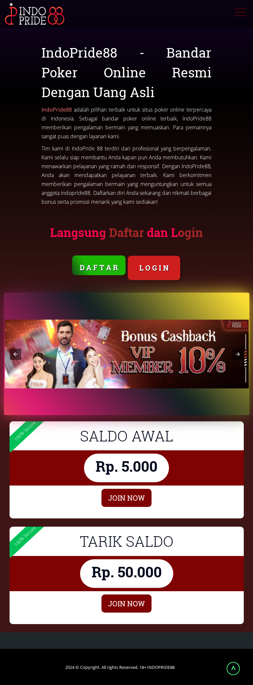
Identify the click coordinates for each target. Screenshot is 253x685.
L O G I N (154, 268)
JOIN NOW (126, 498)
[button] (15, 354)
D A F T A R (99, 267)
